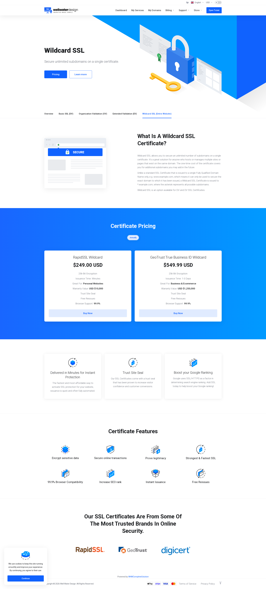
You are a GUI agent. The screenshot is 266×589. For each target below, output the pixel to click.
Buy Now (88, 313)
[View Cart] (187, 2)
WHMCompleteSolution (138, 577)
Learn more (81, 74)
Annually (133, 238)
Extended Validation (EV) (125, 114)
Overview (48, 114)
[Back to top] (220, 583)
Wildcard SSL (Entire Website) (157, 114)
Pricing (55, 74)
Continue (26, 578)
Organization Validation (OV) (93, 114)
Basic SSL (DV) (66, 114)
